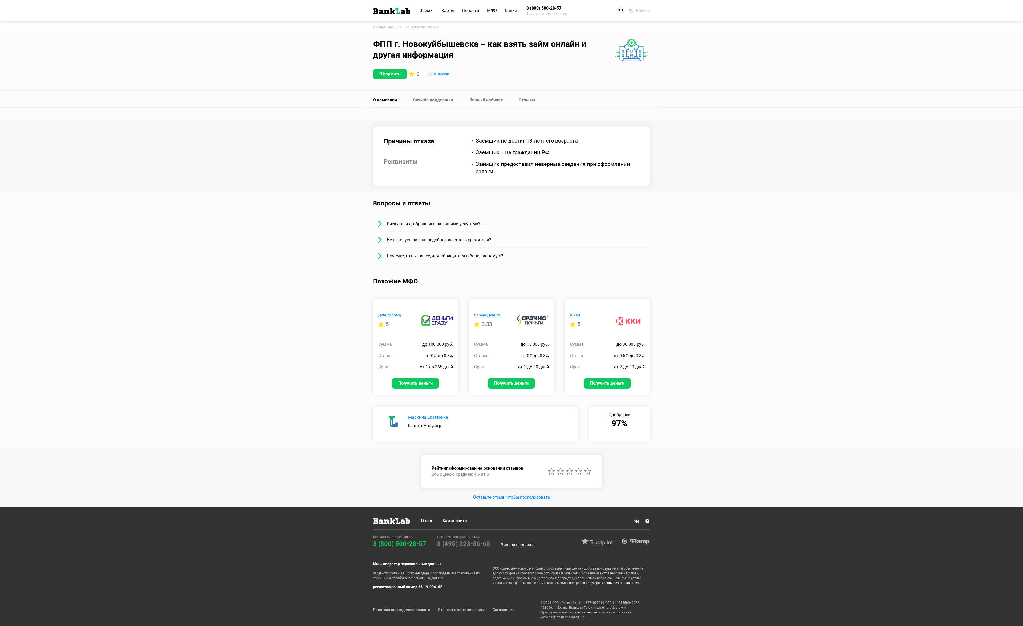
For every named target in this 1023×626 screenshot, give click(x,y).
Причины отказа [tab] (409, 141)
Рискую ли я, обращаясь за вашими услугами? (433, 223)
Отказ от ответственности (461, 610)
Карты (447, 10)
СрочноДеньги (487, 315)
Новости (470, 10)
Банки (511, 10)
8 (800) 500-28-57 (399, 543)
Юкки (575, 315)
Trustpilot (597, 542)
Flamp (635, 541)
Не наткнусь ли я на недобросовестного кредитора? (439, 239)
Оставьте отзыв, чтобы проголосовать (511, 497)
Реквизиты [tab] (401, 161)
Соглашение (504, 610)
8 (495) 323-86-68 (463, 543)
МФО (492, 10)
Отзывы (527, 100)
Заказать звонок (518, 545)
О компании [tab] (385, 100)
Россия (643, 10)
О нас (426, 520)
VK (636, 521)
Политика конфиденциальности (401, 610)
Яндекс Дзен (647, 521)
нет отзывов (438, 74)
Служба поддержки (433, 100)
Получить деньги (415, 383)
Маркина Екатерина (428, 417)
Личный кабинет (486, 100)
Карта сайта (455, 520)
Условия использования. (621, 583)
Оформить (389, 73)
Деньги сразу (390, 315)
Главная (379, 27)
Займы (426, 10)
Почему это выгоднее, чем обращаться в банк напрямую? (445, 255)
